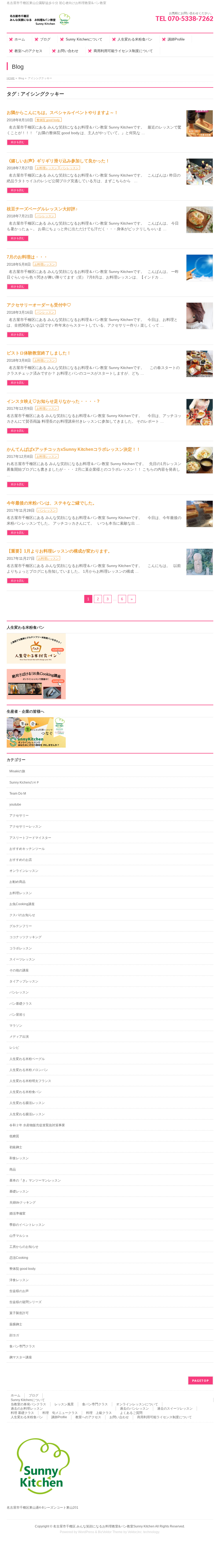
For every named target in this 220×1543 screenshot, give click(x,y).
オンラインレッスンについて (137, 1404)
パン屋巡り (17, 1015)
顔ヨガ (14, 1335)
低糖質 (14, 1136)
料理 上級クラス (99, 1413)
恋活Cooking (18, 1258)
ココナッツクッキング (25, 937)
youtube (15, 804)
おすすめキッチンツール (27, 849)
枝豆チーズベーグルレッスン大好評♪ (42, 209)
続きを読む (17, 142)
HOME (11, 78)
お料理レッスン (46, 168)
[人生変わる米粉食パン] (36, 661)
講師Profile (59, 1417)
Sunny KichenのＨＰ (24, 782)
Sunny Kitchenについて (28, 1400)
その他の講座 (19, 970)
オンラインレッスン (23, 871)
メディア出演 (19, 1037)
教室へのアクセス (88, 1417)
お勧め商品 (17, 882)
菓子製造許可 (19, 1313)
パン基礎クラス (20, 1003)
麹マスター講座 (20, 1357)
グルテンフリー (20, 926)
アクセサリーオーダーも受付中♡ (39, 305)
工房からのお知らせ (23, 1247)
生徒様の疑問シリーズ (25, 1302)
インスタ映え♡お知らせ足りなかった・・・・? (53, 401)
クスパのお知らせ (22, 915)
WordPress (86, 1532)
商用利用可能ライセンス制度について (164, 1417)
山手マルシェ (19, 1236)
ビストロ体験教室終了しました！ (39, 353)
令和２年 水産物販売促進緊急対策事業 (37, 1125)
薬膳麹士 (15, 1324)
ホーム (15, 1395)
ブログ (33, 1395)
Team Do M (17, 793)
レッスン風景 (64, 1404)
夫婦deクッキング (22, 1202)
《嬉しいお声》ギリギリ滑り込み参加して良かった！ (58, 161)
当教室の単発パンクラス (28, 1404)
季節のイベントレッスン (27, 1225)
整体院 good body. (48, 120)
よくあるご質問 (131, 1413)
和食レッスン (19, 1158)
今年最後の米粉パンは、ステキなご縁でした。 (52, 503)
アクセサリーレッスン (25, 826)
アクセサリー (19, 815)
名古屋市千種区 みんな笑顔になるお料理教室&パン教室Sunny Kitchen (104, 1526)
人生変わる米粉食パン (25, 1092)
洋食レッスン (19, 1280)
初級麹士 (15, 1147)
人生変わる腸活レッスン (27, 1103)
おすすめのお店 (20, 860)
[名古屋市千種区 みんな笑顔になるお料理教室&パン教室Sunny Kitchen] (40, 21)
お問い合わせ (119, 1417)
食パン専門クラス (22, 1346)
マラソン (15, 1026)
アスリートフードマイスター (30, 838)
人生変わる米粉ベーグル (27, 1059)
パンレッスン (70, 168)
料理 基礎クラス (22, 1413)
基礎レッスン (19, 1191)
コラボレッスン (20, 948)
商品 (12, 1169)
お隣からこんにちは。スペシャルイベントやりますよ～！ (62, 112)
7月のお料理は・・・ (27, 257)
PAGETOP (200, 1380)
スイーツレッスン (22, 959)
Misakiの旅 (17, 771)
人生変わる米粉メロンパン (28, 1070)
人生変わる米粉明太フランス (30, 1081)
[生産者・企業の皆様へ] (36, 745)
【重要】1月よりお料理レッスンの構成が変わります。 (59, 551)
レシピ (14, 1048)
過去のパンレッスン (134, 1408)
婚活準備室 (17, 1213)
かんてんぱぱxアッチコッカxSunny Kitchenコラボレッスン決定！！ (74, 449)
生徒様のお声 (19, 1291)
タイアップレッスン (23, 981)
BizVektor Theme (110, 1532)
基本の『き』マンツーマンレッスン (35, 1180)
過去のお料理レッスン (27, 1408)
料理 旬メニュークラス (60, 1413)
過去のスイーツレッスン (175, 1408)
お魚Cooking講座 (22, 904)
